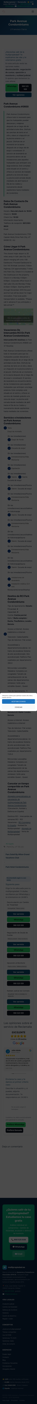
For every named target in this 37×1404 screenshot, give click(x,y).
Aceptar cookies (19, 701)
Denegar (18, 707)
